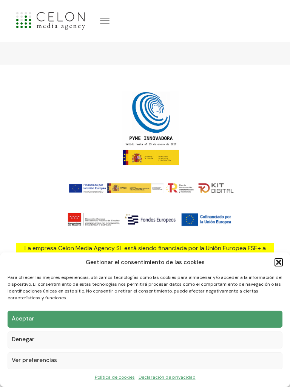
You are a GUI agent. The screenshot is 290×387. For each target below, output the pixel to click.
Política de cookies (115, 377)
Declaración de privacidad (167, 377)
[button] (278, 262)
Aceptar (23, 318)
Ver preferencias (34, 360)
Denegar (23, 339)
